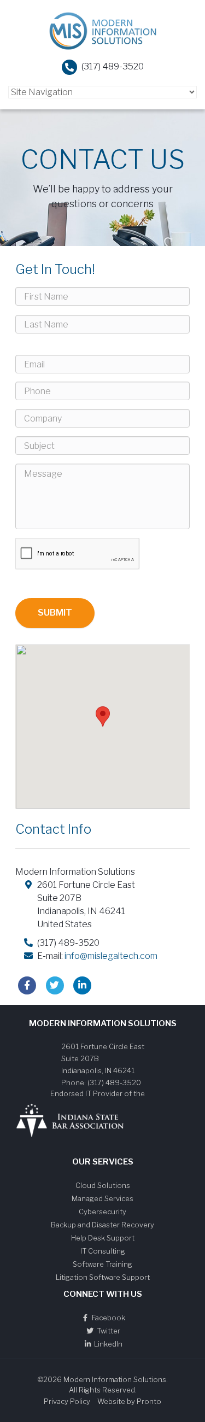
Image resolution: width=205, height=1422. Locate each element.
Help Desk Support (102, 1237)
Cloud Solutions (102, 1185)
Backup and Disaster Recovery (102, 1224)
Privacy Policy (67, 1401)
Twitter (107, 1330)
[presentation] (77, 554)
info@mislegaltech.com (111, 956)
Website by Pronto (129, 1401)
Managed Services (102, 1198)
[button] (102, 716)
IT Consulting (102, 1251)
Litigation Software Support (103, 1277)
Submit (55, 612)
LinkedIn (107, 1343)
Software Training (102, 1264)
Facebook (107, 1317)
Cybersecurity (102, 1211)
